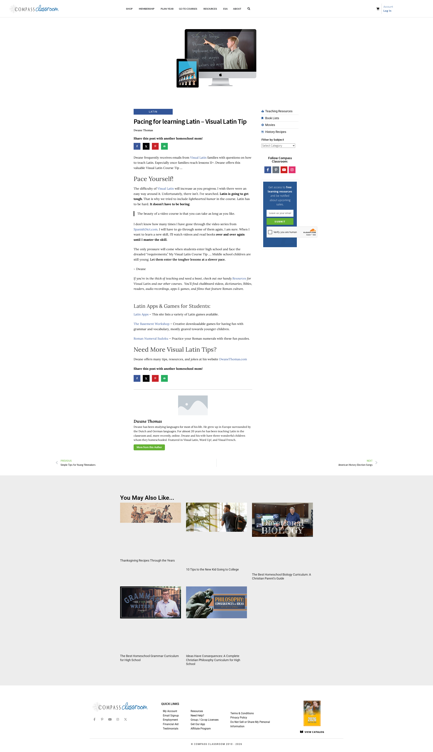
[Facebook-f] (267, 169)
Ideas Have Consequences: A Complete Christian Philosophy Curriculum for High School (213, 660)
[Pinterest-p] (275, 169)
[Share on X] (146, 146)
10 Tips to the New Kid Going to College (212, 569)
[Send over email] (164, 146)
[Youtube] (284, 169)
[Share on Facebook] (137, 146)
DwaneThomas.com (233, 359)
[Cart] (379, 8)
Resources (239, 278)
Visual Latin (198, 157)
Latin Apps (141, 314)
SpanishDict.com (145, 229)
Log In (387, 10)
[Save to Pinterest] (155, 146)
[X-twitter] (125, 719)
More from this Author (149, 447)
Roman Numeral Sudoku (151, 338)
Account (388, 6)
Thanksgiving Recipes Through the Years (147, 560)
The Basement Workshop (151, 324)
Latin (153, 111)
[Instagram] (292, 169)
